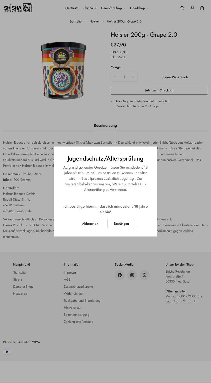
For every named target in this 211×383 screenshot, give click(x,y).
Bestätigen (121, 223)
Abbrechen (90, 223)
